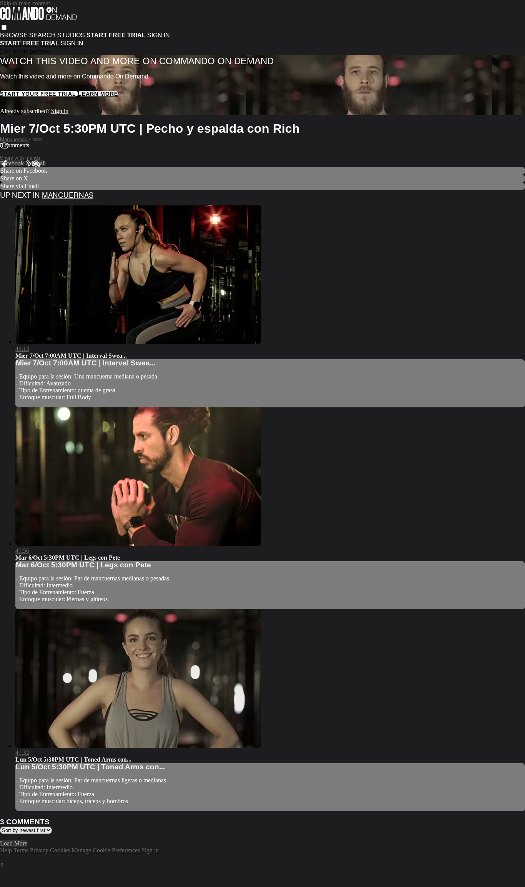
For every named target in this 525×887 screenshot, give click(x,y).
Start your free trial (39, 94)
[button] (4, 27)
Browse (14, 35)
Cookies (60, 850)
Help (6, 850)
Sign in (158, 35)
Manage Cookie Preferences (106, 850)
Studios (71, 35)
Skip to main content (25, 3)
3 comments (14, 145)
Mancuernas (14, 139)
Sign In (72, 43)
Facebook (12, 163)
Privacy (40, 850)
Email (39, 163)
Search (43, 35)
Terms (21, 850)
